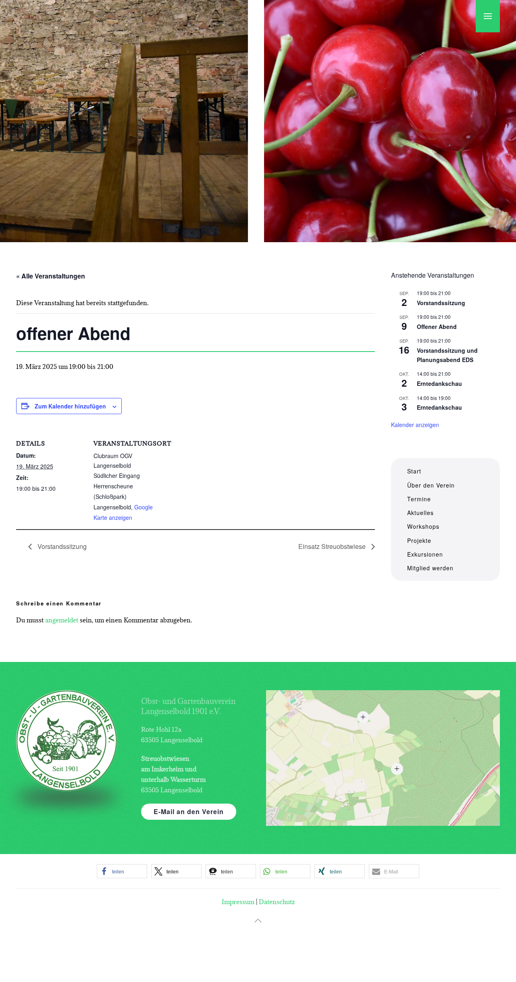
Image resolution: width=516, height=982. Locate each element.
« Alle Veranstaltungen (50, 276)
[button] (488, 16)
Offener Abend (437, 326)
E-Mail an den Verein (189, 811)
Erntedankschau (439, 383)
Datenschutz (277, 902)
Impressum (238, 902)
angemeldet (61, 620)
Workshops (423, 526)
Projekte (419, 540)
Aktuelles (420, 513)
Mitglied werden (430, 568)
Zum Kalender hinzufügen (70, 406)
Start (414, 471)
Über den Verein (431, 485)
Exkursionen (425, 554)
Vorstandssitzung (61, 546)
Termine (419, 499)
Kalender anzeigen (415, 425)
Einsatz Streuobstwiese (332, 546)
